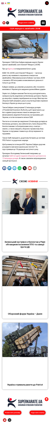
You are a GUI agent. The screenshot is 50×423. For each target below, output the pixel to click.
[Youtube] (3, 22)
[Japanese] (5, 3)
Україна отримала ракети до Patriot (25, 384)
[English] (2, 3)
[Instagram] (7, 22)
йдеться (11, 69)
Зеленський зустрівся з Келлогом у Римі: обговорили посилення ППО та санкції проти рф (25, 244)
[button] (47, 3)
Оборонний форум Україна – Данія (25, 314)
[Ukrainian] (8, 3)
